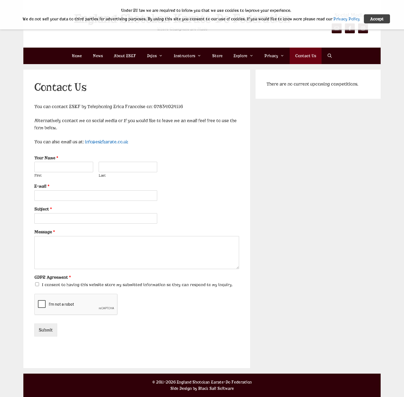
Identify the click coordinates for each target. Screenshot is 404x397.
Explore (240, 55)
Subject (43, 209)
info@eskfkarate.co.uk (106, 141)
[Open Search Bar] (330, 56)
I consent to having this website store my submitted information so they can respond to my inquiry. (137, 284)
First (38, 175)
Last (102, 175)
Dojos (152, 55)
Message (44, 231)
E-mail (41, 186)
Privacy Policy (346, 19)
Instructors (184, 55)
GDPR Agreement (52, 277)
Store (217, 55)
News (98, 55)
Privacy (271, 55)
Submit (46, 330)
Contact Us (305, 55)
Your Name (46, 157)
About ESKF (125, 55)
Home (77, 55)
